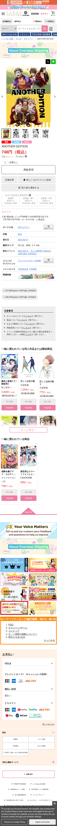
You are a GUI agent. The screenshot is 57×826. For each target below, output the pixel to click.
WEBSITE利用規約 (20, 784)
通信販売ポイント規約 (18, 789)
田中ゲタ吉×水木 (9, 34)
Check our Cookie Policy (14, 821)
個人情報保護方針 (20, 795)
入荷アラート (48, 228)
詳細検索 (51, 28)
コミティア (13, 630)
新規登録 (35, 13)
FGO (10, 624)
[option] (28, 96)
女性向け (50, 21)
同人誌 (18, 38)
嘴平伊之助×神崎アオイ (9, 395)
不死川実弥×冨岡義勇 (41, 34)
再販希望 (28, 169)
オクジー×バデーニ (17, 627)
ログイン (44, 13)
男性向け (38, 21)
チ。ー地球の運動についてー (22, 633)
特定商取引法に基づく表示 (14, 800)
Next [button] (55, 96)
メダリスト (24, 34)
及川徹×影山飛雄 (27, 393)
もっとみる (49, 640)
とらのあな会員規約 (39, 784)
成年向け (17, 21)
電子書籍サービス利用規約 (39, 789)
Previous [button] (2, 96)
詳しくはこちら (48, 724)
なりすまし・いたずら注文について (41, 800)
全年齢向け (7, 21)
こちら (28, 316)
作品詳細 (9, 407)
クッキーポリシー (38, 795)
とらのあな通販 (7, 38)
